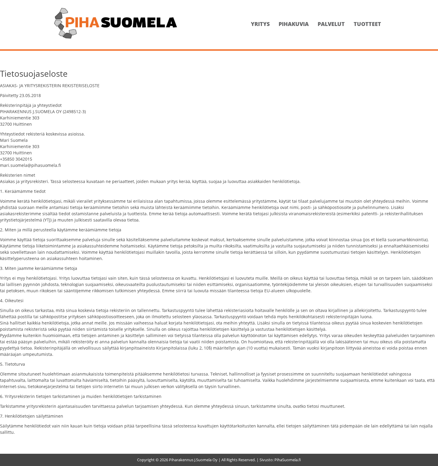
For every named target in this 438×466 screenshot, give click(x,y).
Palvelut (331, 23)
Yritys (260, 23)
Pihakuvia (294, 23)
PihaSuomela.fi (287, 459)
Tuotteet (367, 23)
